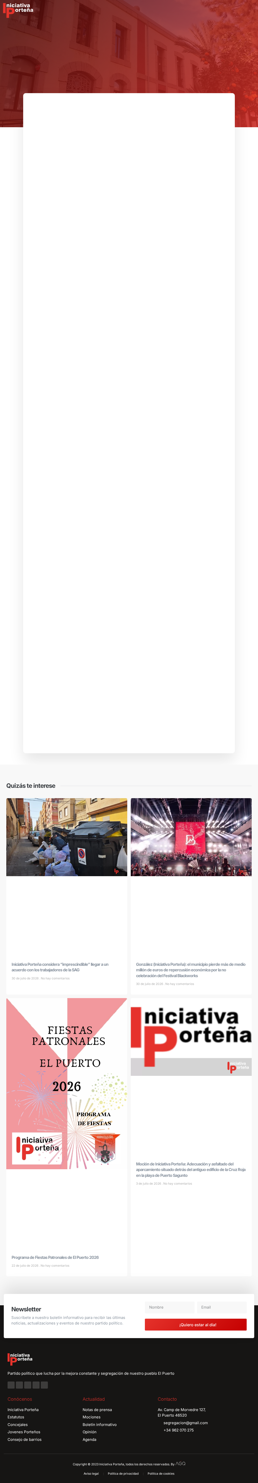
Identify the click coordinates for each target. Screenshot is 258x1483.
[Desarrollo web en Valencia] (180, 1463)
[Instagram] (19, 1385)
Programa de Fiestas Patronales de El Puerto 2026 (55, 1257)
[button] (250, 10)
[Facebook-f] (11, 1385)
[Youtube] (36, 1385)
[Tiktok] (44, 1385)
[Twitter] (27, 1385)
